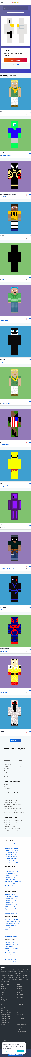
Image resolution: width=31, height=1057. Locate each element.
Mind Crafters (7, 788)
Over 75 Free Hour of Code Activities (12, 828)
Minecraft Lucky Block (11, 902)
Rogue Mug (4, 362)
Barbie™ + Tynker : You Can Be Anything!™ (14, 820)
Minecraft (13, 8)
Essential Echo (5, 238)
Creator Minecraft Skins (11, 852)
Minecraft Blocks (5, 1016)
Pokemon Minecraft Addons (12, 934)
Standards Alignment (22, 1024)
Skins (20, 8)
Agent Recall (7, 784)
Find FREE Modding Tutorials (10, 806)
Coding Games (5, 1007)
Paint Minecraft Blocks (11, 898)
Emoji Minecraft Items (11, 950)
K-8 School (19, 1022)
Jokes (5, 762)
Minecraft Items (5, 1020)
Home (7, 8)
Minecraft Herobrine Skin (11, 863)
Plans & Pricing (21, 998)
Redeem (19, 992)
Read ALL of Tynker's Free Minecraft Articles (14, 812)
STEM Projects (20, 1030)
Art (4, 758)
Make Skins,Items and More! (10, 796)
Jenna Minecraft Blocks (11, 913)
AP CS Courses (21, 1018)
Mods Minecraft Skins (11, 846)
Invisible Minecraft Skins (11, 844)
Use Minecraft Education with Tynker (12, 808)
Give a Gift (19, 990)
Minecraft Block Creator (11, 894)
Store (2, 1001)
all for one (4, 651)
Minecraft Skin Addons (11, 925)
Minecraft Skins (5, 1011)
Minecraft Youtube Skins (11, 848)
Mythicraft (6, 786)
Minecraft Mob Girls (10, 877)
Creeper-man (4, 527)
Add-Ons (21, 762)
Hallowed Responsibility (7, 568)
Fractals (6, 766)
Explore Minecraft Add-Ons (10, 802)
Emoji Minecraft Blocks (11, 904)
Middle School (20, 1014)
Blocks (20, 760)
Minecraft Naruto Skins (11, 854)
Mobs (20, 766)
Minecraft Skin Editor (7, 1012)
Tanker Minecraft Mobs (11, 883)
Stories (5, 772)
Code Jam (3, 1024)
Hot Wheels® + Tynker (9, 826)
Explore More (15, 740)
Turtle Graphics (7, 777)
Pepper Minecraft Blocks (11, 909)
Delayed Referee (5, 486)
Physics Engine (7, 764)
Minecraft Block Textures (11, 900)
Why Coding (20, 994)
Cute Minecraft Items (10, 961)
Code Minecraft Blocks (11, 911)
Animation (6, 768)
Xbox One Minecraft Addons (12, 932)
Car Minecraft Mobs (10, 879)
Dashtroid (3, 196)
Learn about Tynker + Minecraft (15, 12)
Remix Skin (15, 60)
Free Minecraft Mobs (10, 886)
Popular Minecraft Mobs (11, 875)
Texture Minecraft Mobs (11, 871)
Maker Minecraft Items (11, 946)
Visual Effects (7, 760)
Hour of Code (5, 1026)
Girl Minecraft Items (10, 959)
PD (17, 1026)
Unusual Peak (5, 444)
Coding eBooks (5, 1000)
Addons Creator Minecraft (12, 919)
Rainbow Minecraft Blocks (12, 907)
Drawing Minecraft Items (11, 957)
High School (20, 1016)
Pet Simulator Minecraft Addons (13, 930)
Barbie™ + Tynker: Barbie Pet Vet (11, 822)
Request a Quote (21, 1031)
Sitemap (3, 998)
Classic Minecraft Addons (12, 936)
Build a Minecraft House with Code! (12, 804)
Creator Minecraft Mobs (11, 869)
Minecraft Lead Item (10, 942)
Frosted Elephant (5, 114)
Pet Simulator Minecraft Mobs (13, 881)
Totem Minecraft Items (11, 953)
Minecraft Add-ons (6, 1018)
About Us (3, 988)
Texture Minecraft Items (11, 955)
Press (2, 992)
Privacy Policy (5, 1040)
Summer (19, 1001)
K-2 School (19, 1020)
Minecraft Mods (5, 1022)
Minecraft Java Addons (11, 927)
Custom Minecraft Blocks (11, 896)
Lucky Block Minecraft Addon (12, 921)
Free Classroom (21, 1011)
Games (5, 770)
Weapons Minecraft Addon (12, 923)
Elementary (20, 1012)
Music (5, 774)
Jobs (2, 994)
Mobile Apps (4, 996)
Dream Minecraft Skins (11, 856)
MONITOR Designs (6, 155)
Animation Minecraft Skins (12, 858)
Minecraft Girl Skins (10, 860)
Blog (2, 986)
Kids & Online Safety (6, 1042)
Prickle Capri (4, 279)
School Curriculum (22, 1009)
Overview (19, 986)
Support (3, 990)
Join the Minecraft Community (11, 800)
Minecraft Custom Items (11, 944)
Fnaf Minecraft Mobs (10, 873)
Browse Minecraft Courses (10, 798)
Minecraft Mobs (5, 1014)
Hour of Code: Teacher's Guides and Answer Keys (15, 830)
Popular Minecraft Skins (11, 850)
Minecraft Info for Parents (10, 810)
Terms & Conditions (6, 1038)
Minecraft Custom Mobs (11, 888)
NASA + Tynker (7, 824)
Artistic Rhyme (5, 320)
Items (20, 764)
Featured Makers (21, 996)
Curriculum (20, 988)
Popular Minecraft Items (11, 948)
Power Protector (5, 610)
